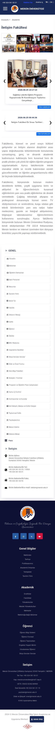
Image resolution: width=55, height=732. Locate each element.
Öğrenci (11, 329)
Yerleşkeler (28, 572)
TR (47, 2)
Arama (39, 2)
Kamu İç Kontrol (14, 392)
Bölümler (12, 266)
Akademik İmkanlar (27, 568)
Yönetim (12, 259)
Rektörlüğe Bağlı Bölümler (27, 615)
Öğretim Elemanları (16, 273)
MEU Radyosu (13, 343)
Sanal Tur (12, 301)
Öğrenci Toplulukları (27, 641)
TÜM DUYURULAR (43, 134)
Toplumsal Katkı (14, 413)
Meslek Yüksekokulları (27, 606)
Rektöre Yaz (28, 2)
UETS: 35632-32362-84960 (27, 684)
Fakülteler (27, 598)
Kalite (10, 322)
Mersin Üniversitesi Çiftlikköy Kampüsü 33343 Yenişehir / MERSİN (27, 671)
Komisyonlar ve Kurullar (17, 399)
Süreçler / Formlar (15, 378)
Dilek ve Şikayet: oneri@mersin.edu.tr (27, 696)
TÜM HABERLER (44, 107)
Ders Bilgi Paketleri (15, 371)
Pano (10, 441)
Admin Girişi (38, 719)
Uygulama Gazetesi (16, 350)
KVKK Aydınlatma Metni (27, 701)
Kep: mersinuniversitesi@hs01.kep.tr (27, 680)
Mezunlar (12, 287)
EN (51, 2)
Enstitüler (27, 594)
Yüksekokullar (27, 602)
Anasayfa (5, 20)
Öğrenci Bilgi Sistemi (27, 633)
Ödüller (11, 336)
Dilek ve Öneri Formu (16, 364)
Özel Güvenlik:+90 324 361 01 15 (27, 688)
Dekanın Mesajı (14, 315)
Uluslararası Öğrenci (27, 649)
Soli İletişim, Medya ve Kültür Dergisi (22, 406)
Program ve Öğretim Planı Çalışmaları (23, 385)
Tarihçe (27, 559)
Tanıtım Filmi (13, 294)
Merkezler (27, 611)
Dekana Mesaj (13, 434)
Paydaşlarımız (14, 420)
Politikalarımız (27, 564)
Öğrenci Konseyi (27, 637)
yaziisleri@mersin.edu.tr (27, 692)
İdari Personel (14, 280)
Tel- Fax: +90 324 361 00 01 (27, 675)
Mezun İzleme (13, 427)
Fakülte (11, 308)
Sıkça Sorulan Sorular (16, 357)
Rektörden (27, 555)
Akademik (16, 20)
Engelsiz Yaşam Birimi (27, 645)
